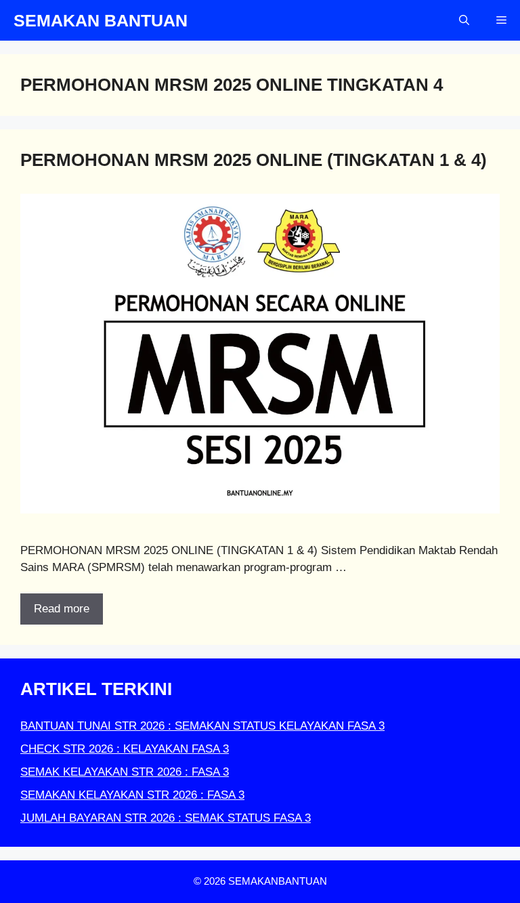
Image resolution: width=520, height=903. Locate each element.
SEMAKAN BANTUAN (101, 20)
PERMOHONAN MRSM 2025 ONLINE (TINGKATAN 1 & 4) (253, 160)
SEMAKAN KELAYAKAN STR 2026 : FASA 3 (132, 795)
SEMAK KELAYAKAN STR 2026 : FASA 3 (124, 771)
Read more (61, 608)
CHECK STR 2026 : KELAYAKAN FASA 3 (124, 748)
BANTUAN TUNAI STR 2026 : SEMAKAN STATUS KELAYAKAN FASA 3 (202, 725)
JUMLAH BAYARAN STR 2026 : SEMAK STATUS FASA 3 (165, 818)
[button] (464, 20)
